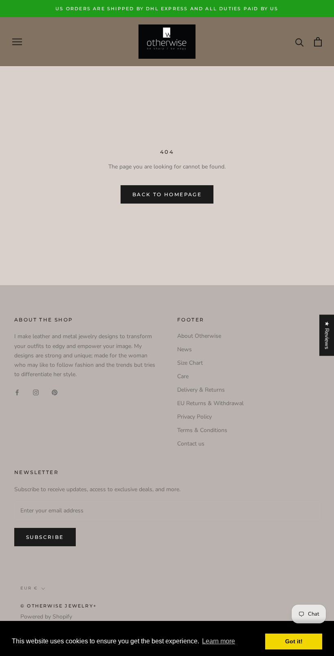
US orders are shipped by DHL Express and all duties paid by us (166, 8)
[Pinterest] (54, 392)
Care (183, 376)
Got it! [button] (294, 641)
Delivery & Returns (201, 390)
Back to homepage (167, 194)
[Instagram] (36, 392)
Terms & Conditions (202, 430)
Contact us (190, 444)
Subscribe (45, 537)
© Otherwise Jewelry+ (58, 606)
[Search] (299, 42)
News (184, 349)
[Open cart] (318, 42)
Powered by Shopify (46, 617)
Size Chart (190, 363)
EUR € (29, 588)
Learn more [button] (218, 641)
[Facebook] (17, 392)
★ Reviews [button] (327, 335)
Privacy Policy (194, 417)
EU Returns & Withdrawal (210, 403)
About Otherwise (199, 336)
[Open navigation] (17, 41)
